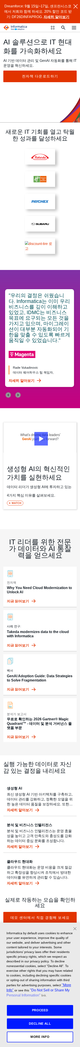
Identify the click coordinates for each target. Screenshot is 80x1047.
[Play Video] (40, 437)
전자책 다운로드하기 (40, 76)
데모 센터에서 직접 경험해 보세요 (40, 918)
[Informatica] (15, 28)
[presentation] (8, 395)
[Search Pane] (63, 27)
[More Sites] (52, 27)
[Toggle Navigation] (74, 27)
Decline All (40, 1023)
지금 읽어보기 (18, 601)
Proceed (40, 1010)
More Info (40, 1037)
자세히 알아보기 (56, 17)
